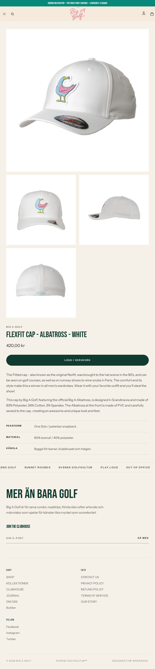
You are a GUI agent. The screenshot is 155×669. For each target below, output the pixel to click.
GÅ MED (143, 538)
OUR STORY (89, 601)
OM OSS (11, 601)
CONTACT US (90, 577)
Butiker (11, 607)
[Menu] (4, 14)
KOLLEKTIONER (17, 583)
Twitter (11, 639)
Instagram (13, 633)
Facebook (12, 627)
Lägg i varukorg (77, 360)
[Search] (12, 14)
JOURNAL (13, 595)
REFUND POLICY (92, 589)
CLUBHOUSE (15, 589)
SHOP (10, 577)
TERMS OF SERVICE (94, 595)
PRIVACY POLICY (92, 583)
